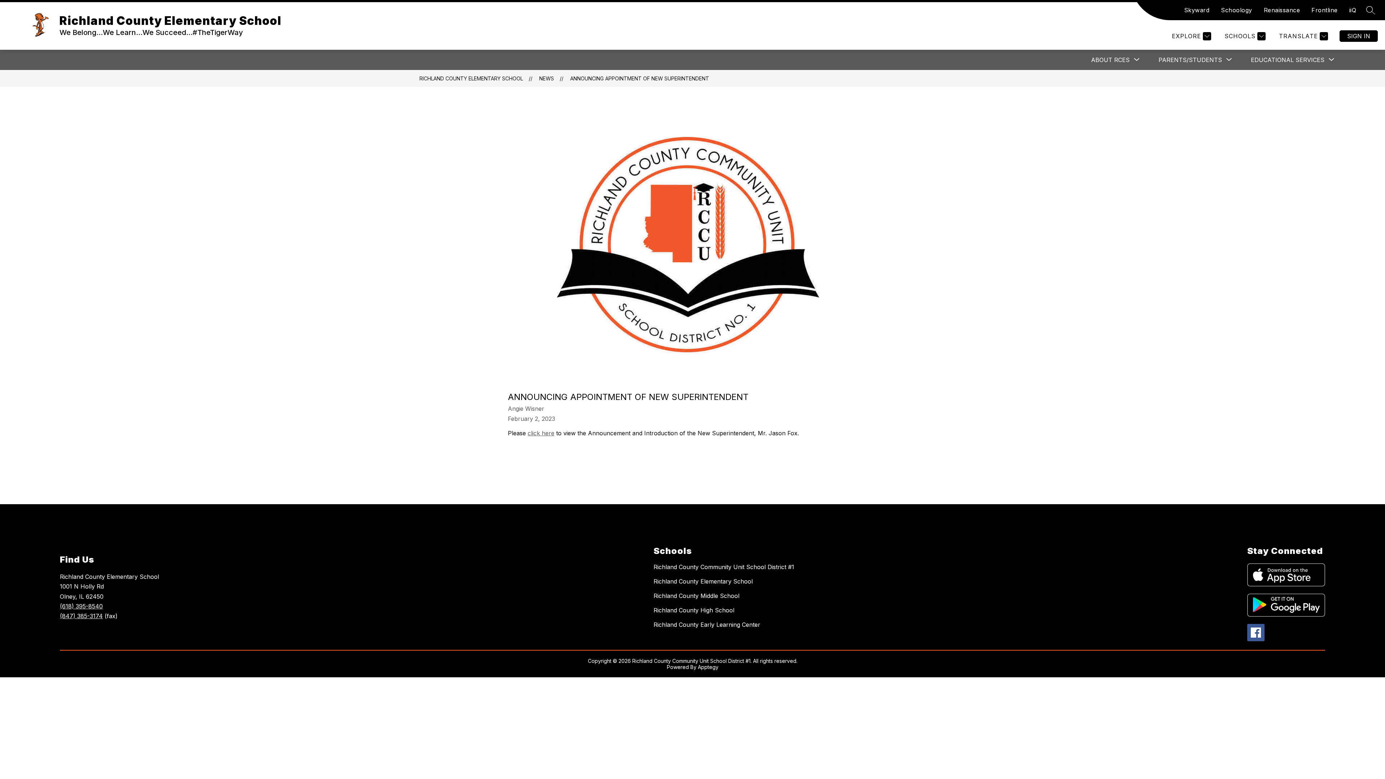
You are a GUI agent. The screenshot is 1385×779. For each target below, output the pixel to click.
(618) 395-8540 (81, 606)
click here (541, 433)
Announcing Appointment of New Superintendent (639, 78)
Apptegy (708, 667)
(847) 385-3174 (81, 616)
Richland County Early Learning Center (707, 624)
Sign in (1358, 36)
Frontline (1324, 10)
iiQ (1353, 10)
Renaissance (1282, 10)
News (546, 78)
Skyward (1197, 10)
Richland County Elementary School (471, 78)
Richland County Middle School (696, 595)
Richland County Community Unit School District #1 (724, 567)
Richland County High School (694, 610)
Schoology (1236, 10)
